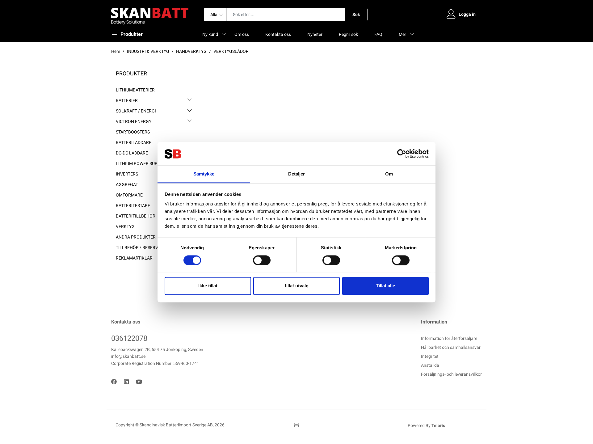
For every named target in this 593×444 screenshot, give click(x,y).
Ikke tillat (207, 286)
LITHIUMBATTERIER (135, 89)
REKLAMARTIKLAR (134, 258)
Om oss (241, 34)
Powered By (426, 425)
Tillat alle (385, 286)
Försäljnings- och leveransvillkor (451, 374)
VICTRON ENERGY (133, 121)
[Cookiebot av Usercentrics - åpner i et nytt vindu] (402, 153)
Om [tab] (389, 174)
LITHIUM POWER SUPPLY (140, 163)
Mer (402, 34)
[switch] (262, 260)
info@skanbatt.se (128, 356)
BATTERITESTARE (133, 205)
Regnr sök (348, 34)
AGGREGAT (127, 184)
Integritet (430, 356)
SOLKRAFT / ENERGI (136, 110)
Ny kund (210, 34)
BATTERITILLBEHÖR (135, 216)
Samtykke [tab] (204, 174)
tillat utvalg (297, 286)
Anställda (430, 365)
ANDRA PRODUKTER (136, 237)
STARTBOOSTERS (133, 131)
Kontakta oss (278, 34)
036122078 (129, 338)
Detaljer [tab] (296, 174)
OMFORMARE (129, 194)
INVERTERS (127, 173)
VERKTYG (125, 226)
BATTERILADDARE (133, 142)
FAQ (378, 34)
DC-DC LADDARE (132, 152)
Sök (356, 14)
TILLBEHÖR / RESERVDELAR (143, 247)
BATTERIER (127, 100)
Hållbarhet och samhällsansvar (451, 347)
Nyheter (314, 34)
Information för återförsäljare (449, 338)
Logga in (467, 14)
